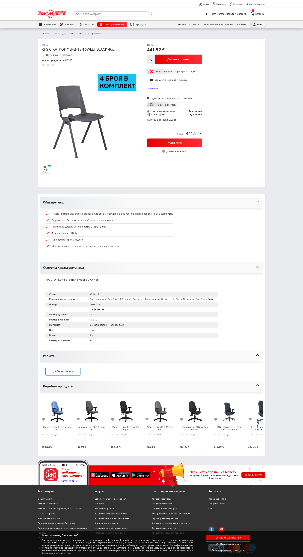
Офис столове (96, 34)
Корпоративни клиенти (106, 523)
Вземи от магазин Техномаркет (110, 499)
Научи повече (69, 481)
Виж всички (153, 88)
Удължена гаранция (104, 508)
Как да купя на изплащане (164, 508)
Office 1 (68, 55)
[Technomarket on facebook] (211, 529)
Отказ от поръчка (46, 513)
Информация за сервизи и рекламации (171, 513)
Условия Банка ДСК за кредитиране (112, 518)
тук (68, 552)
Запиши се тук (253, 475)
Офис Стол (95, 304)
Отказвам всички (230, 544)
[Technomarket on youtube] (222, 529)
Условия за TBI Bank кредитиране (111, 513)
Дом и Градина (60, 34)
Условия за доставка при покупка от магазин (60, 508)
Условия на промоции (49, 518)
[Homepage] (52, 13)
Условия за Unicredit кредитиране (111, 528)
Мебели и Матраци (78, 34)
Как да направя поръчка (164, 528)
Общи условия (45, 499)
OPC (210, 508)
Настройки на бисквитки (230, 550)
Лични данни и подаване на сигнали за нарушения (63, 528)
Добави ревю (63, 371)
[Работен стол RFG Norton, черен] (194, 410)
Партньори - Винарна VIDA (165, 518)
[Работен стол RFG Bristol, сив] (91, 410)
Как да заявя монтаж (162, 503)
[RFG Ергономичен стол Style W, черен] (229, 410)
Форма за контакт (217, 499)
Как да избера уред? (161, 499)
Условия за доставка (48, 503)
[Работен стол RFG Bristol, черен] (125, 410)
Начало (46, 34)
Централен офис (216, 503)
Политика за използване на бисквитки (56, 523)
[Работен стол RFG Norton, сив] (160, 410)
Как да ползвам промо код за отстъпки (171, 523)
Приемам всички (230, 537)
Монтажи (99, 503)
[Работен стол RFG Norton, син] (57, 410)
